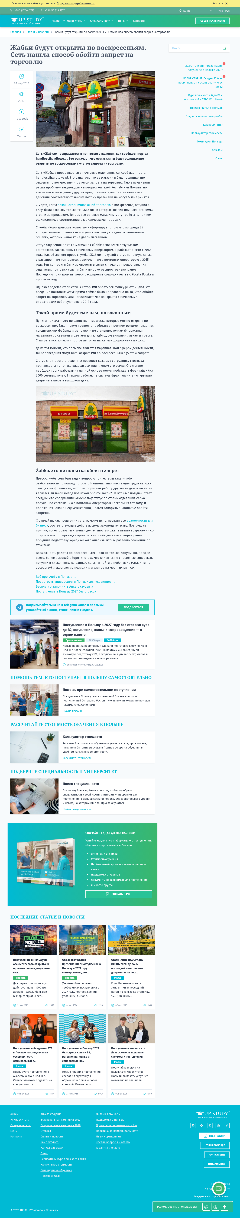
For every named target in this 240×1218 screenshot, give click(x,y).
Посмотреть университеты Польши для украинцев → (76, 582)
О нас (44, 1153)
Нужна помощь (72, 711)
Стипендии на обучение (56, 1170)
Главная (16, 32)
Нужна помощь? (215, 1145)
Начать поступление (212, 20)
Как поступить (50, 1142)
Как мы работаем (52, 1147)
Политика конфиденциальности (117, 1131)
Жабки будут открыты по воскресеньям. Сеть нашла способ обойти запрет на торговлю (112, 32)
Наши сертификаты (109, 1136)
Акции (14, 1114)
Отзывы (46, 1131)
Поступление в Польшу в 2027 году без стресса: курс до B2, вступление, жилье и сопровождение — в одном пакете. (106, 630)
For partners (217, 1154)
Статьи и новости (38, 32)
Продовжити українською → (76, 3)
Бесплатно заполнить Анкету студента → (66, 586)
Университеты (20, 1119)
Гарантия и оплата (108, 1147)
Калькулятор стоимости (82, 737)
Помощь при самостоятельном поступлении (99, 690)
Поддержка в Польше (110, 1119)
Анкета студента (51, 1114)
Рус (227, 10)
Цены (14, 1131)
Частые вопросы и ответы (113, 1142)
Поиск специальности (81, 784)
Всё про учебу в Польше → (56, 577)
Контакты (16, 1136)
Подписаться (133, 607)
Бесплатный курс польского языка (63, 1159)
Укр (220, 10)
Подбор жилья (50, 1175)
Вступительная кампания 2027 (60, 1119)
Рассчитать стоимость (77, 758)
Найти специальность (77, 809)
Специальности (20, 1125)
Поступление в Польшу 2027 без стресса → (68, 591)
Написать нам (216, 1164)
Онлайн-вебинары (108, 1114)
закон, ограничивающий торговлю (84, 205)
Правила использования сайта (116, 1125)
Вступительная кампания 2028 (61, 1125)
